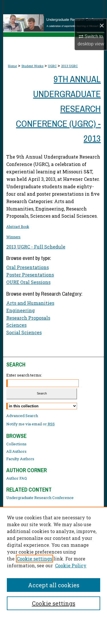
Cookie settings (34, 559)
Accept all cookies (53, 585)
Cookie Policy (70, 565)
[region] (53, 562)
